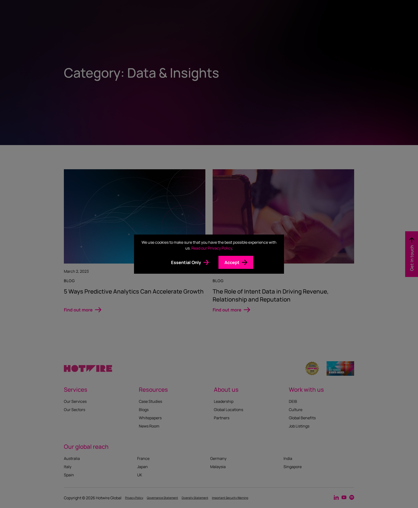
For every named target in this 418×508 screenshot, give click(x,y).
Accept (231, 262)
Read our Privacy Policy (211, 248)
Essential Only (186, 262)
